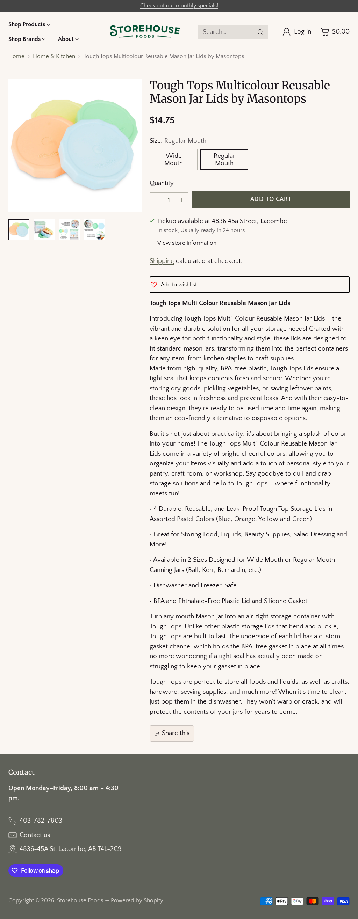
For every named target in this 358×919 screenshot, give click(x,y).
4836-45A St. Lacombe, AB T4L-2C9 (70, 849)
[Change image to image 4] (94, 229)
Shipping (162, 261)
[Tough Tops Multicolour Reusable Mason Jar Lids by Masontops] (75, 145)
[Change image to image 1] (18, 229)
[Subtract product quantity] (156, 200)
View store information (186, 243)
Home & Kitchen (54, 56)
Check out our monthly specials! (179, 6)
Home (16, 56)
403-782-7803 (41, 820)
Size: (178, 141)
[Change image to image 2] (44, 229)
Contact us (35, 835)
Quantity (162, 183)
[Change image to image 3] (69, 229)
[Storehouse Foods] (145, 32)
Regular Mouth (224, 159)
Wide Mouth (173, 159)
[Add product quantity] (181, 200)
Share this (175, 733)
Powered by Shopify (137, 900)
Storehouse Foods (80, 900)
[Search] (260, 32)
